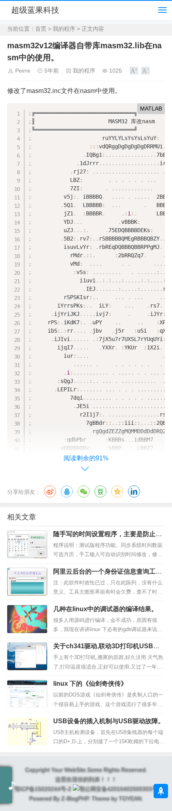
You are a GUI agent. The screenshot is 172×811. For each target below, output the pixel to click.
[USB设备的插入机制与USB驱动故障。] (27, 731)
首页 (40, 29)
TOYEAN (130, 798)
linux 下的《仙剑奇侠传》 (90, 683)
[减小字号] (145, 71)
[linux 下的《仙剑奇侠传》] (27, 694)
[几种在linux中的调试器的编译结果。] (27, 619)
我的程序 (64, 29)
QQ (67, 491)
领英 (134, 491)
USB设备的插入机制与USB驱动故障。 (108, 721)
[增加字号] (134, 71)
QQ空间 (117, 491)
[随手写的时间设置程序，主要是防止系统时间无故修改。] (27, 544)
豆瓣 (100, 491)
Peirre (22, 70)
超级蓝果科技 (35, 10)
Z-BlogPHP (74, 798)
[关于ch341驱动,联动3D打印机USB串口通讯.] (27, 656)
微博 (50, 491)
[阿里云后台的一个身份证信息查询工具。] (27, 582)
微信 (84, 491)
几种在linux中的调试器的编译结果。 (105, 609)
